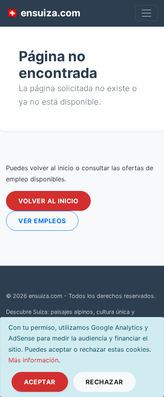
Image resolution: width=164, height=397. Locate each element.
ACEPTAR (40, 382)
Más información (33, 360)
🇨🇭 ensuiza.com (43, 13)
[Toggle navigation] (146, 13)
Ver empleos (42, 221)
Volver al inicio (48, 201)
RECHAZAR (104, 382)
